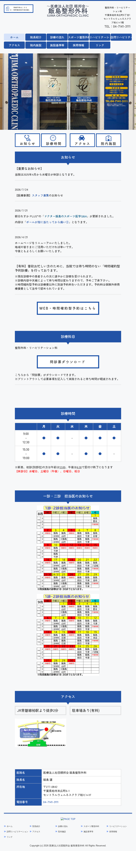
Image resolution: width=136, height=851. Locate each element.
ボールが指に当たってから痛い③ (47, 222)
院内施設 (35, 45)
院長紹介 (35, 37)
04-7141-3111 (50, 802)
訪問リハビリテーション (121, 37)
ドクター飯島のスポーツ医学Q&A (65, 216)
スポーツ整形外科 (78, 37)
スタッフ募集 (40, 195)
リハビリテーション (99, 37)
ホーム (14, 37)
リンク (100, 45)
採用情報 (78, 45)
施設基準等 (57, 45)
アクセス (14, 45)
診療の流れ (57, 37)
